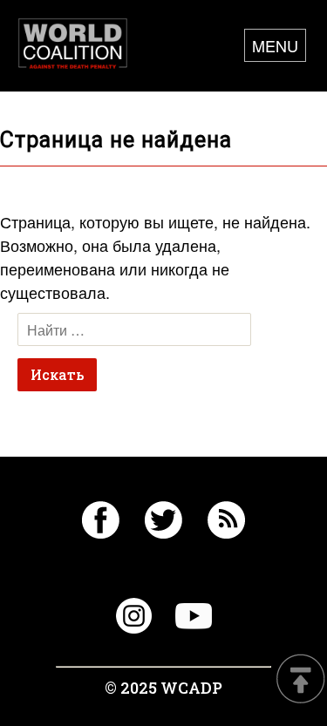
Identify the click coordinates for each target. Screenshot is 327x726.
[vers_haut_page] (301, 680)
